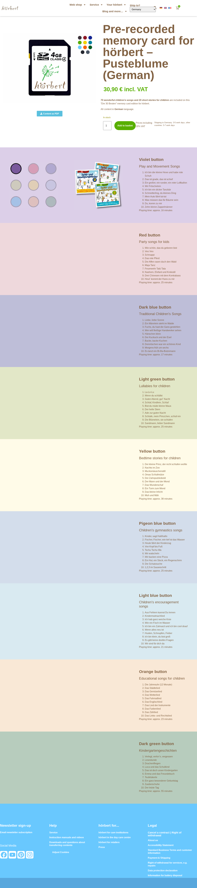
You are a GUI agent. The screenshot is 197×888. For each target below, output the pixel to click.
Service (94, 4)
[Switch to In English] (165, 8)
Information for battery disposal (165, 875)
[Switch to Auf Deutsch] (161, 8)
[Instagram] (29, 854)
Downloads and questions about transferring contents (67, 843)
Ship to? (135, 5)
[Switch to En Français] (170, 8)
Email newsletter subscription (16, 832)
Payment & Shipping (159, 858)
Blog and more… (112, 11)
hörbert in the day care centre (114, 837)
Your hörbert (114, 4)
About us (153, 840)
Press (101, 847)
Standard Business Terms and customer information (170, 851)
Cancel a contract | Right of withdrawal (164, 834)
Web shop (76, 4)
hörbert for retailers (109, 842)
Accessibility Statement (160, 845)
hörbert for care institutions (113, 832)
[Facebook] (3, 854)
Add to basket (125, 125)
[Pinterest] (21, 854)
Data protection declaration (163, 870)
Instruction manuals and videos (66, 837)
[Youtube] (12, 854)
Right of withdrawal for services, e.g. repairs (167, 864)
